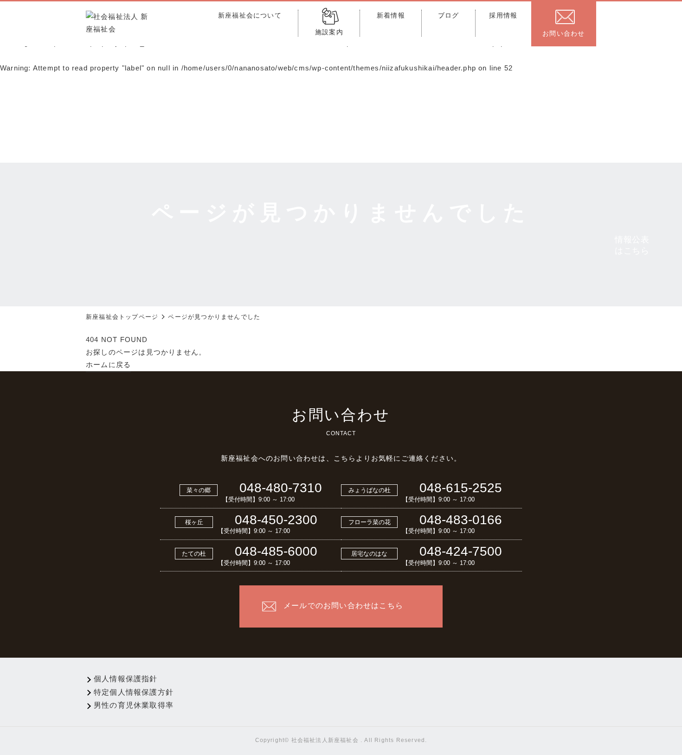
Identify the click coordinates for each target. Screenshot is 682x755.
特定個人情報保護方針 (134, 692)
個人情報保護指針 (126, 679)
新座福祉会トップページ (122, 316)
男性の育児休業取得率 (134, 705)
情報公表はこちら (632, 245)
